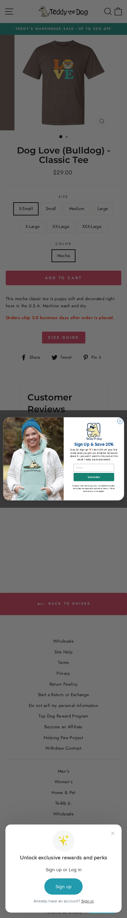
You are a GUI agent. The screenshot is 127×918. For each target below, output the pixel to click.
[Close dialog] (120, 421)
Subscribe (94, 477)
